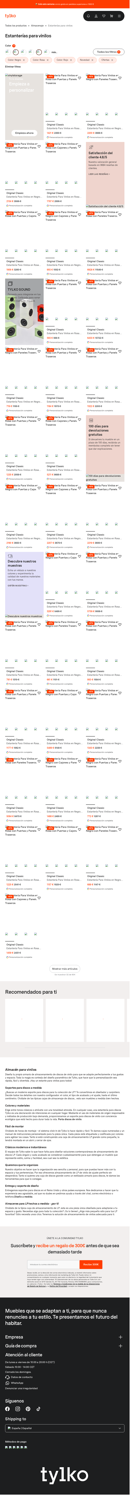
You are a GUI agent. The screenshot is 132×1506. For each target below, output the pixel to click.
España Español (22, 1428)
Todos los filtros (108, 51)
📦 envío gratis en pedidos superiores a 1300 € (64, 4)
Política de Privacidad (58, 1286)
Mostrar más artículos (64, 968)
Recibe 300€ (91, 1264)
